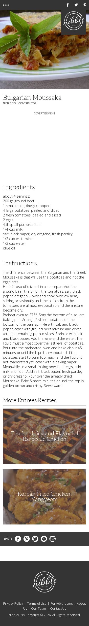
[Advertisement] (44, 147)
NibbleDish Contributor (20, 103)
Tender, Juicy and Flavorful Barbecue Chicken (44, 436)
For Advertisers (62, 603)
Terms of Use (36, 603)
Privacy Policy (13, 603)
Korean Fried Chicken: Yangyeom (45, 496)
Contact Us (58, 608)
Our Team (38, 608)
